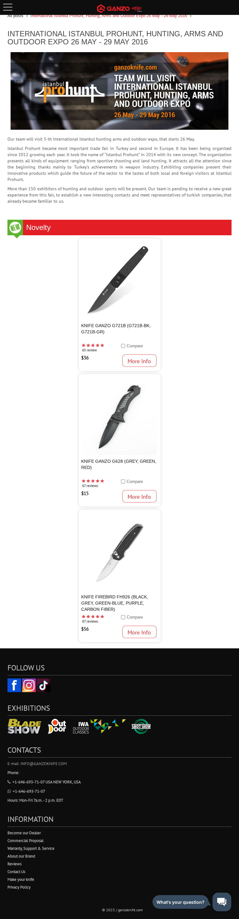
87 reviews (90, 621)
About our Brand (21, 856)
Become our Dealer (24, 833)
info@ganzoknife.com (44, 763)
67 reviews (90, 486)
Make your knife (20, 879)
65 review (89, 350)
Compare (135, 346)
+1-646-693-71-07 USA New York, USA (46, 782)
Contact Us (16, 871)
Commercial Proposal (25, 840)
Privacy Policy (18, 887)
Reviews (14, 864)
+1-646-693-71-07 (29, 791)
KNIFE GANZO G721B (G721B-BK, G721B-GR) (116, 328)
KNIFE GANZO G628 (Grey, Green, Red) (118, 464)
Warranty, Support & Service (30, 848)
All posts (15, 15)
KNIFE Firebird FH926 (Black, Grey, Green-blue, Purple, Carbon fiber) (114, 603)
